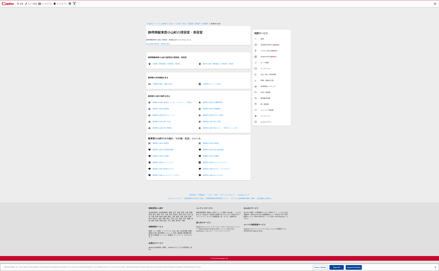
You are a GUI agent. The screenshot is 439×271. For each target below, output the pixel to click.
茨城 (150, 214)
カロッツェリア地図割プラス (276, 229)
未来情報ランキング (165, 233)
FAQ (215, 195)
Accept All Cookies (354, 267)
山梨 (152, 216)
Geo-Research (280, 216)
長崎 (161, 221)
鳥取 (160, 218)
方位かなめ (230, 229)
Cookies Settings (320, 267)
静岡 (165, 216)
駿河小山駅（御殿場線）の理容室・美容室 (218, 64)
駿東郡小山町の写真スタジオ (163, 169)
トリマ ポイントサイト (222, 231)
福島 (191, 212)
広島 (172, 218)
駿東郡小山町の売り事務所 (162, 128)
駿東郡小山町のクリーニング (163, 162)
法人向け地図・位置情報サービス (256, 212)
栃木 (154, 214)
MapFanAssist (204, 229)
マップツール (166, 231)
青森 (170, 212)
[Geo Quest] (74, 3)
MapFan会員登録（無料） (158, 247)
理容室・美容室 (194, 24)
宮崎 (173, 221)
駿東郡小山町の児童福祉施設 (163, 150)
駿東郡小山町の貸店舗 (161, 109)
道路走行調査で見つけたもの (220, 214)
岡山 (168, 218)
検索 (150, 231)
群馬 (158, 214)
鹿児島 (178, 221)
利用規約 (201, 195)
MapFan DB (279, 214)
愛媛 (188, 218)
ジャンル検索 (161, 24)
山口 (176, 218)
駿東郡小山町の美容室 (161, 143)
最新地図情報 (201, 212)
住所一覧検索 (177, 233)
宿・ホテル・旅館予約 (228, 216)
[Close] (435, 267)
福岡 (152, 221)
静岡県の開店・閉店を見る (162, 84)
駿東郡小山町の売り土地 (161, 121)
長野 (156, 216)
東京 (170, 214)
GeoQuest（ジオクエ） (204, 231)
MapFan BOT (215, 229)
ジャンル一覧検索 (166, 235)
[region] (219, 267)
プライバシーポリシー (228, 195)
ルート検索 (157, 231)
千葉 (166, 214)
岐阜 (161, 216)
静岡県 (205, 24)
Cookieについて (243, 195)
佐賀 (156, 221)
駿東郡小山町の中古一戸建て (213, 115)
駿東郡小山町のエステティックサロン (166, 175)
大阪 (181, 216)
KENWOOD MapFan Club (253, 231)
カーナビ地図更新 (213, 216)
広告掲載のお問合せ (264, 198)
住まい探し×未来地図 (179, 231)
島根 (164, 218)
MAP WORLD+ (259, 216)
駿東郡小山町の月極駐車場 (212, 102)
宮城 (178, 212)
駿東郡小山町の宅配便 (211, 156)
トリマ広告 (270, 216)
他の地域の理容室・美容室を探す (158, 44)
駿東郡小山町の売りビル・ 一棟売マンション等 (220, 128)
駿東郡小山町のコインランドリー (215, 162)
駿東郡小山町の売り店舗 (212, 121)
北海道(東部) (153, 212)
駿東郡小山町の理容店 (211, 143)
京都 (185, 216)
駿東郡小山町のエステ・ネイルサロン (216, 169)
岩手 (174, 212)
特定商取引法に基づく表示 (194, 198)
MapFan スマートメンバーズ (254, 229)
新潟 (180, 214)
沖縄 (183, 221)
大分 (169, 221)
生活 (171, 24)
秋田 (182, 212)
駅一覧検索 (155, 235)
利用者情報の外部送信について (217, 198)
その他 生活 (180, 24)
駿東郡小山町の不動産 (161, 156)
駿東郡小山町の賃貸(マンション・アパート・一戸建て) (172, 102)
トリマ (223, 229)
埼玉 (162, 214)
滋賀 (177, 216)
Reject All (336, 267)
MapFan (150, 24)
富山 (184, 214)
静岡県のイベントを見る (212, 84)
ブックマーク (178, 235)
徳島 (180, 218)
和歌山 (155, 218)
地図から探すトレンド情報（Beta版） (220, 212)
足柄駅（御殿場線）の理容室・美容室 (166, 64)
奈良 (150, 218)
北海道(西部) (163, 212)
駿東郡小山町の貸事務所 (212, 109)
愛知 (169, 216)
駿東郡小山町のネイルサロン (213, 175)
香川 (184, 218)
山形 (186, 212)
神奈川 (175, 214)
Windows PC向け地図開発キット (262, 214)
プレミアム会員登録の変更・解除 (243, 198)
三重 (173, 216)
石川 (188, 214)
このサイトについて (175, 198)
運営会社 (193, 195)
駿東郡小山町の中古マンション (164, 115)
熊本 (165, 221)
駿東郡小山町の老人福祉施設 (213, 150)
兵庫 (189, 216)
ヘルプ (209, 195)
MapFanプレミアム (203, 227)
